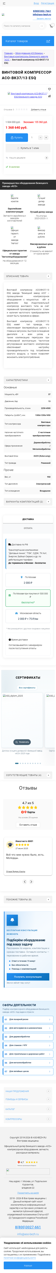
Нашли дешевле (17, 158)
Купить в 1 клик (30, 148)
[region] (28, 727)
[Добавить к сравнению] (49, 96)
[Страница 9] (37, 763)
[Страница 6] (30, 763)
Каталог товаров (17, 41)
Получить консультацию (28, 976)
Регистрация (47, 3)
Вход (36, 3)
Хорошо (28, 1265)
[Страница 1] (17, 763)
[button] (24, 881)
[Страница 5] (27, 763)
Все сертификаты (27, 688)
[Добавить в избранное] (49, 89)
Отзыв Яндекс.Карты (15, 871)
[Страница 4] (25, 763)
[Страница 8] (35, 763)
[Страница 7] (32, 763)
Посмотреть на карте (28, 1193)
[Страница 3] (22, 763)
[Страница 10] (40, 763)
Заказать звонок (44, 19)
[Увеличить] (28, 95)
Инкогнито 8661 (24, 841)
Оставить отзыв (28, 824)
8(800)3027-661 (28, 1227)
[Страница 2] (20, 763)
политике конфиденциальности (20, 1258)
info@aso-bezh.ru (28, 1234)
